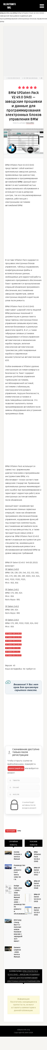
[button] (42, 6)
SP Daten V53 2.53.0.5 (13, 655)
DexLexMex (30, 123)
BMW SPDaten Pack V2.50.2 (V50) (37, 856)
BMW (15, 13)
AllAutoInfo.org (6, 13)
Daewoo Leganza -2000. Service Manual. (17, 952)
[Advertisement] (23, 232)
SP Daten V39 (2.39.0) (13, 637)
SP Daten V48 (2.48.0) (13, 644)
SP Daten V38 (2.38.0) (13, 634)
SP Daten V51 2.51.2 (13, 652)
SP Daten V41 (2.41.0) (13, 641)
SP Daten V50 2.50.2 (13, 648)
